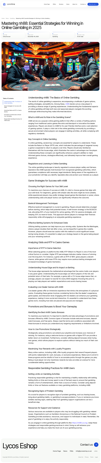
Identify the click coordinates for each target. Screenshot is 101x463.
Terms (91, 457)
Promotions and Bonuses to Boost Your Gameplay (12, 115)
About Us (80, 457)
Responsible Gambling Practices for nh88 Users (13, 119)
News (7, 18)
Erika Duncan (6, 36)
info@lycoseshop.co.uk (84, 451)
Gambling (12, 18)
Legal (96, 457)
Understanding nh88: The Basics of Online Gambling (13, 102)
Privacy (87, 457)
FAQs (71, 451)
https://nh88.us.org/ (80, 423)
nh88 (67, 104)
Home (3, 18)
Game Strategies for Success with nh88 (12, 106)
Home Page (57, 451)
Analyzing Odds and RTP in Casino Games (13, 111)
